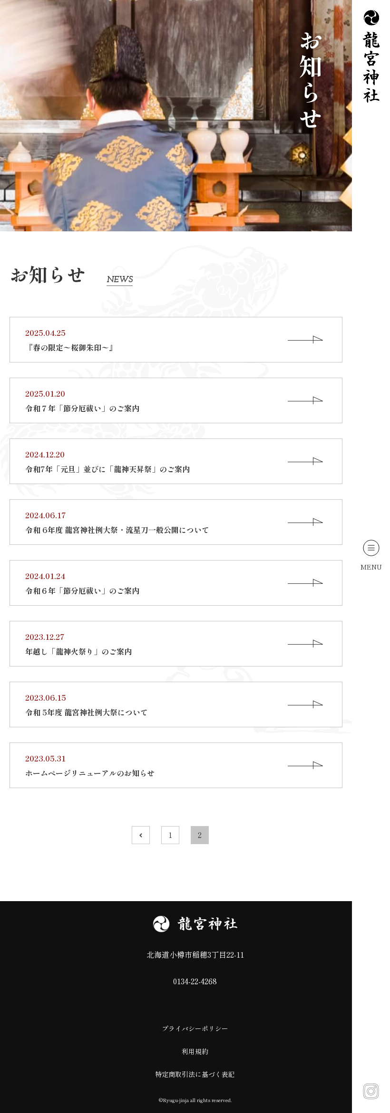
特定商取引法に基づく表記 (195, 1074)
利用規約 (195, 1051)
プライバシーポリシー (195, 1028)
